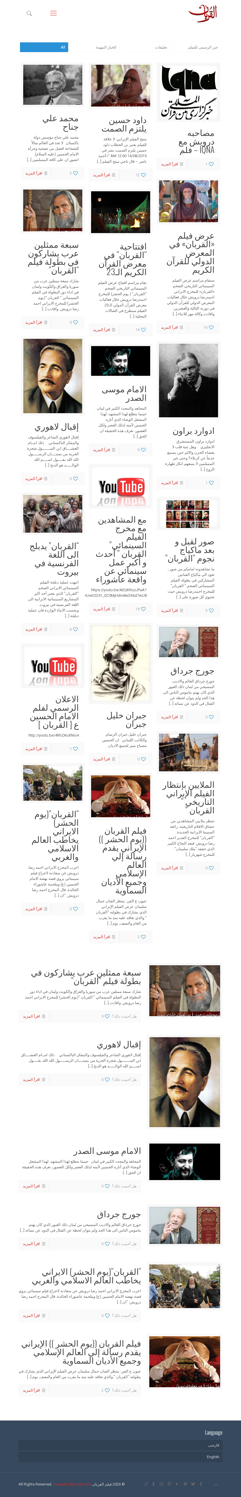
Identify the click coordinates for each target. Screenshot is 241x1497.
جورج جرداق (192, 669)
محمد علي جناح (60, 121)
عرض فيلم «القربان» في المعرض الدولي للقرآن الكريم (190, 251)
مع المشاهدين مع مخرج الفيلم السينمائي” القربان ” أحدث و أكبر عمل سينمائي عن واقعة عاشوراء (121, 548)
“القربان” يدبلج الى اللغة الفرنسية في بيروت (54, 558)
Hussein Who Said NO (72, 1484)
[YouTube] (177, 1484)
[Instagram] (161, 1484)
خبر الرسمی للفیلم (203, 47)
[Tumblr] (153, 1484)
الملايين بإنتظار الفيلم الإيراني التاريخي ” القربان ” (189, 796)
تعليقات (161, 47)
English (213, 1457)
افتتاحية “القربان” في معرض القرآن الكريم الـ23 (122, 258)
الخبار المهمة (106, 47)
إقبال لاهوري (56, 425)
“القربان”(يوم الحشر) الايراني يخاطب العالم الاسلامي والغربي (55, 834)
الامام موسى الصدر (124, 392)
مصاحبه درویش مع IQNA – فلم (196, 140)
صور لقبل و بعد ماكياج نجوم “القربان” (190, 549)
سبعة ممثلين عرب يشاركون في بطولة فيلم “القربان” (53, 256)
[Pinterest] (169, 1484)
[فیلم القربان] (202, 13)
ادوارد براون (194, 429)
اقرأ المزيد (169, 164)
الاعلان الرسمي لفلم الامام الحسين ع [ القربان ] (54, 711)
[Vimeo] (185, 1484)
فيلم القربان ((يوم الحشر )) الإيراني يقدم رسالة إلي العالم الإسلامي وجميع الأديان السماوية (123, 859)
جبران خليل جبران (126, 718)
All (63, 47)
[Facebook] (201, 1484)
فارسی (213, 1445)
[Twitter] (193, 1484)
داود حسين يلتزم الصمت (124, 123)
